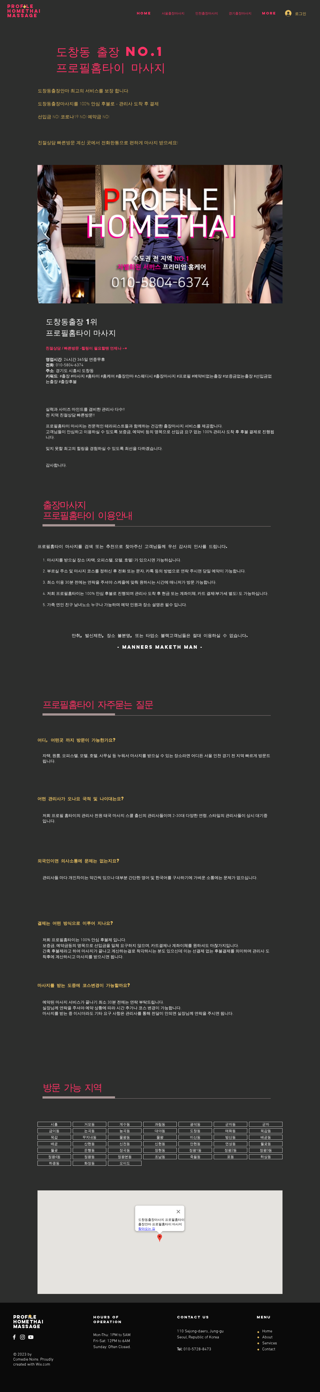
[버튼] (54, 1124)
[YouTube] (31, 1337)
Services (269, 1343)
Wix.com (43, 1364)
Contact (268, 1349)
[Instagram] (22, 1337)
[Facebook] (14, 1337)
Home (267, 1331)
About (267, 1337)
